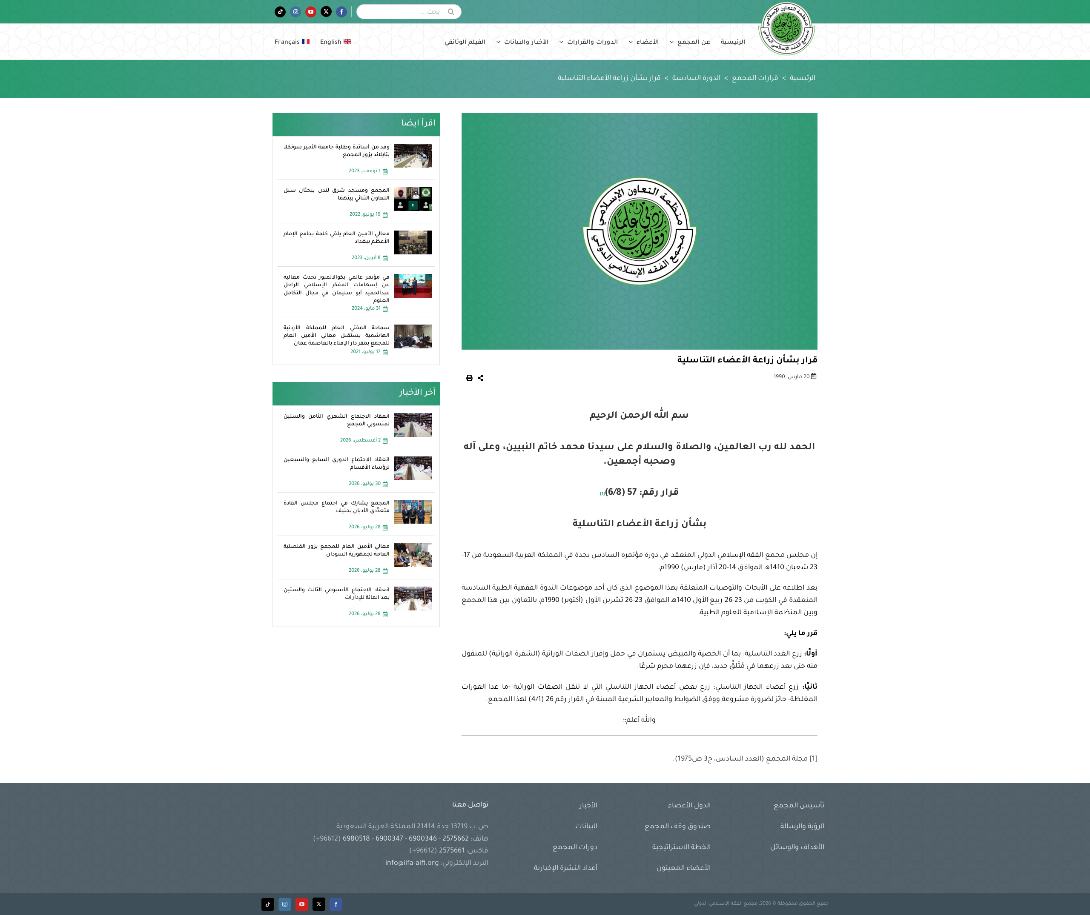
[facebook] (336, 904)
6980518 (356, 839)
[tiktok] (267, 904)
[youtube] (301, 904)
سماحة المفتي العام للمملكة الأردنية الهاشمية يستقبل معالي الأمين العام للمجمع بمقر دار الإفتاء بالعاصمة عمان (337, 336)
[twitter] (319, 904)
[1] (602, 494)
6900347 (389, 839)
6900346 (423, 839)
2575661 (451, 851)
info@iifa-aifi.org (412, 863)
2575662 (455, 839)
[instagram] (284, 904)
